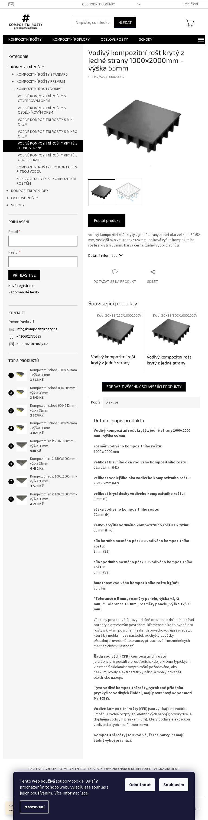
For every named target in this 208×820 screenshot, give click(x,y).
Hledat (125, 22)
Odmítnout (140, 785)
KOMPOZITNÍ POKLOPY (29, 191)
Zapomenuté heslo (23, 292)
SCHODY (17, 205)
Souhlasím (173, 785)
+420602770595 (29, 336)
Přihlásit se (24, 275)
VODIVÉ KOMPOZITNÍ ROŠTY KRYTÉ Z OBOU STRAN (47, 158)
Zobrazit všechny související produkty (143, 386)
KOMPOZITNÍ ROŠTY (27, 67)
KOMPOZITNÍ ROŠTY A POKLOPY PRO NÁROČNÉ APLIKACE (105, 769)
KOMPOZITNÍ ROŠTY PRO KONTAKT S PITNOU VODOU (47, 170)
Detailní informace (103, 255)
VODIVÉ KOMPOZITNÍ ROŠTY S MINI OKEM (45, 122)
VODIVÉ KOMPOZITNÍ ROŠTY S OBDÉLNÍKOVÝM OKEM (42, 110)
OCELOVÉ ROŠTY (24, 198)
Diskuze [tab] (112, 402)
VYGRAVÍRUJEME (167, 769)
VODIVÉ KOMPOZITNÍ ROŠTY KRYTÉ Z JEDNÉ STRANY (47, 146)
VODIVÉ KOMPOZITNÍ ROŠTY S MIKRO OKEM (47, 134)
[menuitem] (25, 39)
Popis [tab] (95, 402)
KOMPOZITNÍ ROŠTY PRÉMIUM (41, 81)
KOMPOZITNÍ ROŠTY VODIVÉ (39, 89)
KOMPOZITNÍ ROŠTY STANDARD (42, 74)
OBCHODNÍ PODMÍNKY (98, 4)
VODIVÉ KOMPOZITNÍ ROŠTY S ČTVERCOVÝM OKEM (42, 99)
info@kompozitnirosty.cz (37, 329)
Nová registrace (21, 286)
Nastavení (34, 807)
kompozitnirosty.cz (32, 344)
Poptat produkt (107, 220)
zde (84, 793)
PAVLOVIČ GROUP (42, 769)
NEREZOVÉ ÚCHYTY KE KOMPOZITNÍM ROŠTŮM (46, 181)
